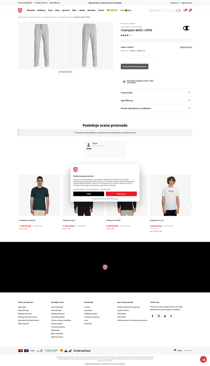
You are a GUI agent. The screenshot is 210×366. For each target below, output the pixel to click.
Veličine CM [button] (141, 51)
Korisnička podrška (57, 317)
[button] (36, 10)
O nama (87, 307)
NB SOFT (109, 364)
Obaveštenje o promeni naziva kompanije (105, 3)
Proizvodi (31, 17)
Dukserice (66, 218)
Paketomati (121, 317)
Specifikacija (127, 100)
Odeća (38, 17)
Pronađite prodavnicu (92, 317)
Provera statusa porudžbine (61, 320)
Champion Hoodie (113, 220)
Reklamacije (55, 330)
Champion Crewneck (27, 220)
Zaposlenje (88, 310)
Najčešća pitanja (57, 337)
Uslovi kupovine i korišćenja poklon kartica (132, 320)
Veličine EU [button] (125, 51)
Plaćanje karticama (25, 314)
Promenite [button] (188, 350)
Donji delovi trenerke (49, 17)
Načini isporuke (23, 324)
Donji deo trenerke (65, 17)
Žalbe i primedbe (57, 333)
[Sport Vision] (20, 10)
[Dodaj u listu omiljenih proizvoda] (57, 213)
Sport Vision (22, 17)
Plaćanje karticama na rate (27, 317)
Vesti (86, 320)
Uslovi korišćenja (57, 307)
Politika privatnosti (57, 314)
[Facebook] (152, 316)
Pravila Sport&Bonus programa (128, 307)
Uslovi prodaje (56, 310)
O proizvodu (126, 92)
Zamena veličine (57, 324)
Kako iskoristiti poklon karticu (28, 320)
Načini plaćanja (23, 310)
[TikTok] (171, 316)
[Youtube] (165, 316)
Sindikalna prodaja (90, 314)
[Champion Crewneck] (39, 195)
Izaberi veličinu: (127, 47)
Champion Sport (69, 220)
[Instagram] (159, 316)
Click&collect (121, 314)
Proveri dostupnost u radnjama (136, 108)
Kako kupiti (22, 307)
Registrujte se (186, 3)
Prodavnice (88, 324)
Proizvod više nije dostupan (134, 66)
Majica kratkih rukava (26, 218)
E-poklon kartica (123, 310)
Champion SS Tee (156, 220)
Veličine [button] (132, 51)
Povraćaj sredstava (58, 327)
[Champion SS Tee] (170, 195)
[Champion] (186, 28)
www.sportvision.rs (95, 364)
